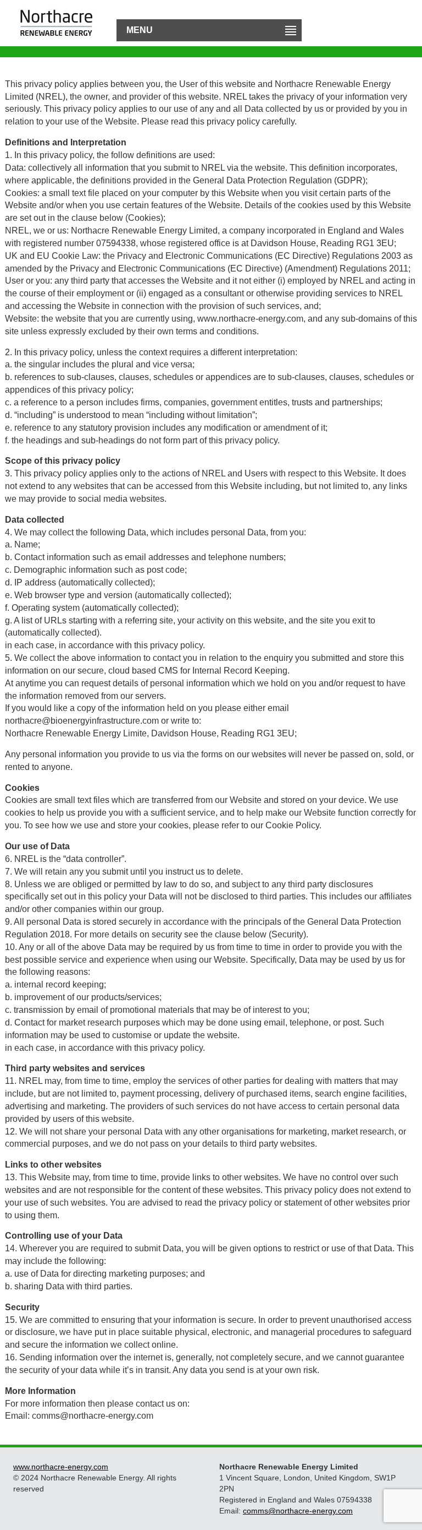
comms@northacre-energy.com (298, 1510)
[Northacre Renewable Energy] (56, 14)
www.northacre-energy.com (60, 1466)
